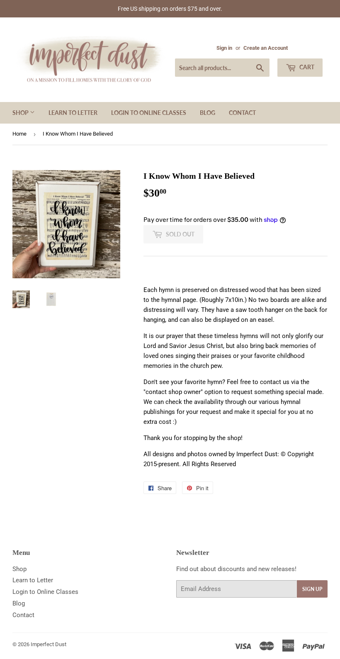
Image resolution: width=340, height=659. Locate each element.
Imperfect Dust (48, 644)
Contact (242, 112)
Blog (207, 112)
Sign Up (312, 589)
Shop (21, 112)
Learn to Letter (73, 112)
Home (19, 134)
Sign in (224, 48)
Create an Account (265, 48)
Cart (306, 67)
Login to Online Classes (148, 112)
